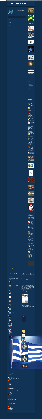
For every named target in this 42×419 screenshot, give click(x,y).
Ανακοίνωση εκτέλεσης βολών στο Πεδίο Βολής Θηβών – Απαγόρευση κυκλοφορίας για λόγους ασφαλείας (14, 312)
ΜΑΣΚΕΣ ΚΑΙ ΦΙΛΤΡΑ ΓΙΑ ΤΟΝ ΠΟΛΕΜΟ (32, 236)
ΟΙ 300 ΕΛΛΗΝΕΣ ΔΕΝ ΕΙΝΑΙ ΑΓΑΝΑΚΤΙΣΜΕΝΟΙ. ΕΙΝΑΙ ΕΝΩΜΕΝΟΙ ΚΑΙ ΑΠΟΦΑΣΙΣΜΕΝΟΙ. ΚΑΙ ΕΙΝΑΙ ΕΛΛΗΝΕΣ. (31, 113)
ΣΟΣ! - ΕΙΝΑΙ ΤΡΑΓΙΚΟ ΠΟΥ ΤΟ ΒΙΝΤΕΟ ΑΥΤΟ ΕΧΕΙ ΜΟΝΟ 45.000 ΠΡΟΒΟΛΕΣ (32, 246)
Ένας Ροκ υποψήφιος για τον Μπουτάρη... (12, 403)
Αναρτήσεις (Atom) (11, 19)
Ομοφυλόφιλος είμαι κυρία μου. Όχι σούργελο (32, 138)
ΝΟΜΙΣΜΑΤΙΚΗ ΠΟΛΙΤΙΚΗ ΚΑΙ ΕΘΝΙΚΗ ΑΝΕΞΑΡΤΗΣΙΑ (32, 103)
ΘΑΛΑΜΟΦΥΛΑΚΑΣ (10, 325)
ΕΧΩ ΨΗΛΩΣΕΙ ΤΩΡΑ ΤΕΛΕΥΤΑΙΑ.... (30, 213)
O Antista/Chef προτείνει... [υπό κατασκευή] (12, 399)
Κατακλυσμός (10, 315)
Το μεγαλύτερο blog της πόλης (11, 410)
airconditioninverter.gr (10, 372)
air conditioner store (10, 374)
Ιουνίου (9, 25)
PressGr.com (10, 333)
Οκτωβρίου (10, 22)
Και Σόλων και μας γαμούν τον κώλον (32, 217)
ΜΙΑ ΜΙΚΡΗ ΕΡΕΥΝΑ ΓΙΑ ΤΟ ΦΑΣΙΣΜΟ (32, 107)
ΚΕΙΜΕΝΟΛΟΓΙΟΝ (10, 323)
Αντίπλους (10, 329)
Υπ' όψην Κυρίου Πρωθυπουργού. (32, 226)
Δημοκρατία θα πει (10, 290)
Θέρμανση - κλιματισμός (11, 373)
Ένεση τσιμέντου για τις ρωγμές (11, 288)
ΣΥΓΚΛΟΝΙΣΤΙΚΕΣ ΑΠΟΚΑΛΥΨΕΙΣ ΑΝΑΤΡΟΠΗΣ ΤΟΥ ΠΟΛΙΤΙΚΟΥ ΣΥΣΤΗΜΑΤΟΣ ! (32, 147)
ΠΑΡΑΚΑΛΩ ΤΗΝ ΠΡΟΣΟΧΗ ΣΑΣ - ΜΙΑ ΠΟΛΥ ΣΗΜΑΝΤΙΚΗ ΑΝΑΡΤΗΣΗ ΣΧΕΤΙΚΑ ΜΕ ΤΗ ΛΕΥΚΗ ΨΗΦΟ (31, 123)
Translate (32, 73)
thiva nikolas (10, 311)
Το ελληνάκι (10, 319)
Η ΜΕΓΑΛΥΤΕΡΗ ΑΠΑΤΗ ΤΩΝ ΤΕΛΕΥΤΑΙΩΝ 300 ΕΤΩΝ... (31, 142)
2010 (9, 30)
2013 (9, 28)
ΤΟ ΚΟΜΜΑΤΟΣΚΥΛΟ (10, 406)
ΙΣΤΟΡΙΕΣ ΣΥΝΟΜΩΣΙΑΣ (11, 408)
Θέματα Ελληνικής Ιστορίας (11, 377)
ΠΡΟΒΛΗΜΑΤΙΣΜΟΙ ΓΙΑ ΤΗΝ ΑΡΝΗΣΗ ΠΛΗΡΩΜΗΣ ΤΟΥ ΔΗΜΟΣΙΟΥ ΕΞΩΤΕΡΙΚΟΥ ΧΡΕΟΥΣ (30, 241)
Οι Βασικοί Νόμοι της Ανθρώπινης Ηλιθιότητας (32, 221)
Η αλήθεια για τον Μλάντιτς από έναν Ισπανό (12, 276)
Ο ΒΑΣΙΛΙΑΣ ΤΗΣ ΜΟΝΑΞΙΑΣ (11, 388)
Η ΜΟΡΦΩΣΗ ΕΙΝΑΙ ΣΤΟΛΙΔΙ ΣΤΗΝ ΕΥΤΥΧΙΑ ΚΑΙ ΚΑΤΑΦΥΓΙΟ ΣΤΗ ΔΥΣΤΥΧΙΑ (31, 23)
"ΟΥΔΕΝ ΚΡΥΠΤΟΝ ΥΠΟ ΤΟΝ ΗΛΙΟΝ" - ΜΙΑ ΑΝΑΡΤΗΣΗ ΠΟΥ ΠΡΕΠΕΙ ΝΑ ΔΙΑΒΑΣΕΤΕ (32, 232)
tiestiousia (10, 384)
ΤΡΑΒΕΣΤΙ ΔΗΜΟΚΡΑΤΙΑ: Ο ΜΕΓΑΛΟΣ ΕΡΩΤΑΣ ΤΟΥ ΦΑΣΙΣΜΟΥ (32, 129)
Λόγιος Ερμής (10, 307)
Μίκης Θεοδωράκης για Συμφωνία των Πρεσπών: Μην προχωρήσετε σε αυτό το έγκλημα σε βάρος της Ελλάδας (15, 304)
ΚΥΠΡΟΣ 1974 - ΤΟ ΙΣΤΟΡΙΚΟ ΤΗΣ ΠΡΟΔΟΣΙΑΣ (32, 251)
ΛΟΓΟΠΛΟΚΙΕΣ (10, 380)
